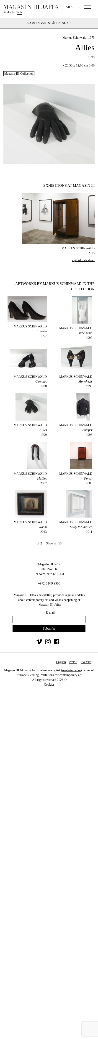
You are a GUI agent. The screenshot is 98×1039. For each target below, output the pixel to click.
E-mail (49, 612)
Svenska (86, 662)
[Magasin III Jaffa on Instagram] (48, 643)
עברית (73, 662)
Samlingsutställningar (49, 23)
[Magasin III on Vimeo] (39, 643)
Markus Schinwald (74, 37)
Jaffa (19, 12)
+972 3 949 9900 (49, 583)
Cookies (49, 684)
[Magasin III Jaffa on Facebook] (56, 643)
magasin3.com (71, 670)
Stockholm (9, 12)
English (61, 662)
